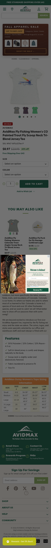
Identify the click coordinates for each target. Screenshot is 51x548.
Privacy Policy (33, 286)
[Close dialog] (49, 256)
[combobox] (29, 278)
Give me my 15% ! (37, 290)
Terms (37, 286)
